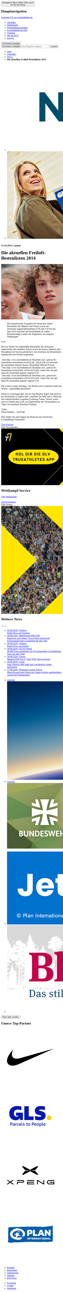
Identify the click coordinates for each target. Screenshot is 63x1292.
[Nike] (30, 1086)
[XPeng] (30, 1203)
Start (9, 51)
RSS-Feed (12, 1278)
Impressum (12, 1270)
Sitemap (11, 1275)
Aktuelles (11, 22)
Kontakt (11, 1267)
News (9, 57)
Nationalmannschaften (17, 27)
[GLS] (30, 1145)
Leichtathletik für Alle (17, 30)
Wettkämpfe (12, 25)
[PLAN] (30, 1262)
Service (10, 38)
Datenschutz (12, 1273)
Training (11, 33)
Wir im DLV (13, 35)
